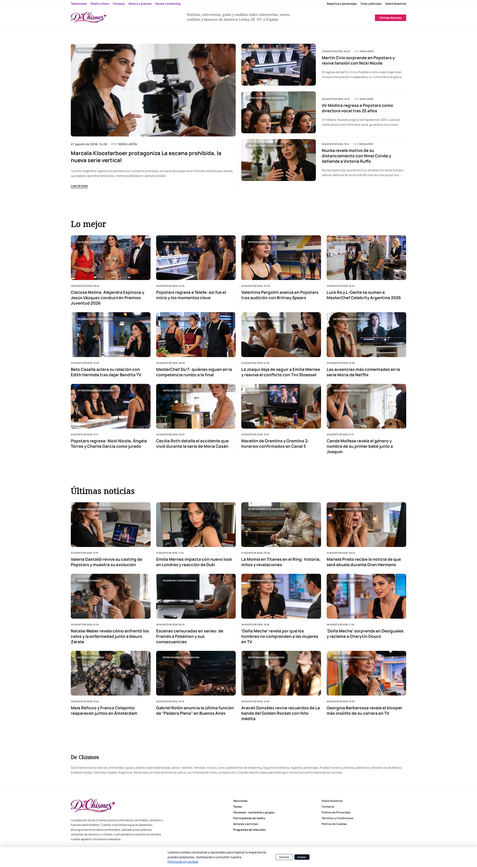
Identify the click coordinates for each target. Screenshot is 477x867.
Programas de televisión (249, 830)
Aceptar (302, 857)
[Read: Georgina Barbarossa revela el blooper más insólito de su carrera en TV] (366, 673)
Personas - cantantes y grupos (253, 812)
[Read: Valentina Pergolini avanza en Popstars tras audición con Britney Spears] (281, 257)
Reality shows (100, 3)
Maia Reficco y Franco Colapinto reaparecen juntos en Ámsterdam (104, 710)
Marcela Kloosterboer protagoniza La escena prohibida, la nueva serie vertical (146, 156)
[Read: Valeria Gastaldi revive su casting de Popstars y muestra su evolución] (111, 524)
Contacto (328, 807)
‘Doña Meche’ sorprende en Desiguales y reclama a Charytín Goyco (365, 633)
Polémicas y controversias (179, 580)
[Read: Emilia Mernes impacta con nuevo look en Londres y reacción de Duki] (196, 524)
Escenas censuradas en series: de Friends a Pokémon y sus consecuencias (189, 636)
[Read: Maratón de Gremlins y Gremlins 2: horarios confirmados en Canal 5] (281, 406)
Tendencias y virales (175, 242)
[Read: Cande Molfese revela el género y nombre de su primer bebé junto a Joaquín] (366, 406)
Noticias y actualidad (91, 242)
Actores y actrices (245, 824)
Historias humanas (89, 580)
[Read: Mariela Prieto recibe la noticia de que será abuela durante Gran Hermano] (366, 524)
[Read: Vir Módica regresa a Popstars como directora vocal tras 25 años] (278, 112)
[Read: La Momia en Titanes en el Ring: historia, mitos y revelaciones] (281, 524)
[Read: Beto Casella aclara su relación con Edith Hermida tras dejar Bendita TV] (111, 334)
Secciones (240, 801)
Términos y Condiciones (337, 818)
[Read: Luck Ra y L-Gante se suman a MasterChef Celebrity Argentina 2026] (366, 257)
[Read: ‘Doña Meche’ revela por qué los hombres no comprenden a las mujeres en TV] (281, 596)
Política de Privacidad (336, 812)
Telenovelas (79, 3)
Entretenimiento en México (264, 390)
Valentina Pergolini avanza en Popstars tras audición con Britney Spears (279, 295)
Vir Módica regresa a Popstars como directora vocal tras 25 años (357, 108)
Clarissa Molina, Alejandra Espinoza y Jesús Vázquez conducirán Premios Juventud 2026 (107, 298)
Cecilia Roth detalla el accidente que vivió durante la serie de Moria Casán (192, 443)
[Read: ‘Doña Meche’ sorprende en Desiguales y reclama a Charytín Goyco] (366, 596)
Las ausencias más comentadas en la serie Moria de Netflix (363, 372)
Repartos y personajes (342, 3)
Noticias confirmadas (346, 242)
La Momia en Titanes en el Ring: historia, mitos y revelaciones (281, 562)
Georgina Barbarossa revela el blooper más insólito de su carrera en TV (364, 710)
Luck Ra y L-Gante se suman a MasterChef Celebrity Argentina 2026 (364, 295)
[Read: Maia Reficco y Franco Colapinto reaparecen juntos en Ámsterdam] (111, 673)
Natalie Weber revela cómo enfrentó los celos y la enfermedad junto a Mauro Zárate (110, 636)
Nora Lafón (367, 51)
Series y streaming (167, 3)
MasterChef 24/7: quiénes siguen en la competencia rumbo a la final (194, 372)
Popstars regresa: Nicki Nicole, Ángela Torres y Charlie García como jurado (109, 443)
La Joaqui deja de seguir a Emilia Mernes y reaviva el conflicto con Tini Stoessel (280, 372)
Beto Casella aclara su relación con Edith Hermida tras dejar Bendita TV (106, 372)
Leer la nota (79, 186)
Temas (237, 807)
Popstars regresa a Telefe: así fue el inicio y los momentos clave (191, 295)
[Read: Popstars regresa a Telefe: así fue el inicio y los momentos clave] (196, 257)
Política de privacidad (183, 862)
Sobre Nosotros (395, 3)
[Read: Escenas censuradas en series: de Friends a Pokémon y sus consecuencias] (196, 596)
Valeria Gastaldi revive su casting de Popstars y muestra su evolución (106, 562)
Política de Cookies (334, 824)
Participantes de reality (249, 818)
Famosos (119, 3)
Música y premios (140, 3)
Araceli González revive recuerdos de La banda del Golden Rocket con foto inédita (280, 713)
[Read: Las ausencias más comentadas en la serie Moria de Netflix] (366, 334)
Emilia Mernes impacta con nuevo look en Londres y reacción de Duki (194, 562)
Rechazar (284, 857)
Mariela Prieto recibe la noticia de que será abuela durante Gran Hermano (364, 562)
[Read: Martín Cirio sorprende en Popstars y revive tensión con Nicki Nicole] (278, 65)
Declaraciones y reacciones (265, 145)
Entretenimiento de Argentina (96, 50)
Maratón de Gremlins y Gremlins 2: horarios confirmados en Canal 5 (275, 443)
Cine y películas (371, 3)
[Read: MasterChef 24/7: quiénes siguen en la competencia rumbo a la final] (196, 334)
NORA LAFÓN (127, 144)
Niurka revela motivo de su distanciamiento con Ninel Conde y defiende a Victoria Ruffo (356, 156)
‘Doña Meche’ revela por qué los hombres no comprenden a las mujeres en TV (279, 636)
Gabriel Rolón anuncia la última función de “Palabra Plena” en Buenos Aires (195, 710)
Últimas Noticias (390, 18)
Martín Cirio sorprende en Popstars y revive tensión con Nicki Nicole (358, 60)
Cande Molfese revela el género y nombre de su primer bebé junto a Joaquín (360, 446)
